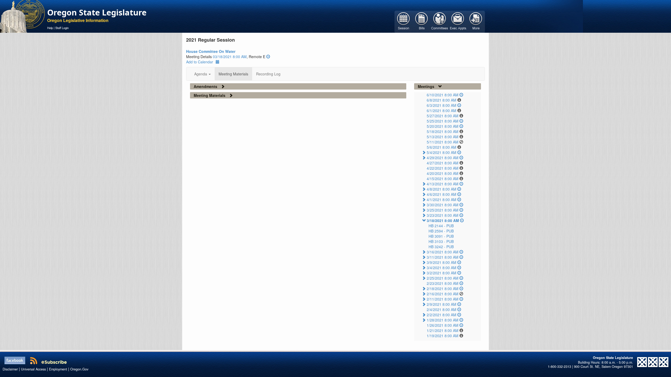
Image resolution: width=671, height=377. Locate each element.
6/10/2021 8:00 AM (442, 94)
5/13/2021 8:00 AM (442, 136)
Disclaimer (10, 369)
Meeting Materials (233, 73)
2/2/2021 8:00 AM (441, 314)
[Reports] (476, 21)
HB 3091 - (441, 236)
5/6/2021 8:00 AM (441, 147)
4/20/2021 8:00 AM (442, 173)
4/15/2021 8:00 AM (442, 178)
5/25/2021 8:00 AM (442, 121)
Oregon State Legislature (97, 12)
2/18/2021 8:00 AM (442, 288)
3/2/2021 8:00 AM (441, 272)
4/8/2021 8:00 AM (441, 189)
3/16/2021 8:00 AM (442, 251)
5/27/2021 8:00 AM (442, 115)
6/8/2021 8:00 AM (441, 100)
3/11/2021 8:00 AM (442, 257)
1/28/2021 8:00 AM (442, 320)
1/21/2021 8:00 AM (442, 330)
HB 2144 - (441, 225)
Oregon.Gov (79, 369)
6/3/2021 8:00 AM (441, 105)
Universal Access (33, 369)
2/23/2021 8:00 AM (442, 283)
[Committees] (440, 21)
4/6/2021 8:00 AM (441, 194)
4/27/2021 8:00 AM (442, 162)
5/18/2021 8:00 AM (442, 131)
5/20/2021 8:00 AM (442, 126)
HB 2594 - (441, 231)
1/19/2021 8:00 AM (442, 335)
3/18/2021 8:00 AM (443, 220)
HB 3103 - (441, 241)
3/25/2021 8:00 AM (442, 210)
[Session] (403, 21)
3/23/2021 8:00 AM (442, 215)
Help (50, 28)
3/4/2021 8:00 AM (441, 267)
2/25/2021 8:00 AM (442, 278)
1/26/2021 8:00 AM (442, 325)
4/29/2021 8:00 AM (442, 157)
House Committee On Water (210, 51)
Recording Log (268, 73)
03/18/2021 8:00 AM (230, 56)
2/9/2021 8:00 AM (441, 304)
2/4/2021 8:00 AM (441, 309)
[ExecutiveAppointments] (458, 21)
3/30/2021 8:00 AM (442, 204)
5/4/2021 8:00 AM (441, 152)
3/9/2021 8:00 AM (441, 262)
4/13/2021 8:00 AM (442, 183)
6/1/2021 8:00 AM (441, 110)
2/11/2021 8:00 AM (442, 299)
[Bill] (422, 21)
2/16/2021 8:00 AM (442, 293)
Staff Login (62, 28)
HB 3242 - (441, 246)
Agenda (201, 73)
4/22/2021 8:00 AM (442, 168)
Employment (58, 369)
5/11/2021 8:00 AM (442, 142)
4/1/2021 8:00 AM (441, 199)
